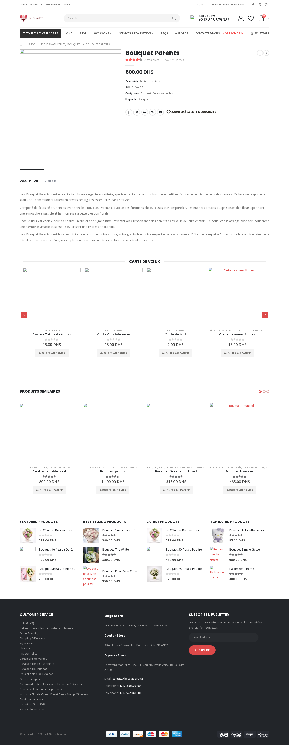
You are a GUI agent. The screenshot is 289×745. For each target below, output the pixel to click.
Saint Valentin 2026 (32, 709)
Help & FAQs (28, 623)
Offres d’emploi (30, 679)
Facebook (128, 112)
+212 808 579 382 (130, 686)
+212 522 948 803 (130, 693)
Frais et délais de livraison (228, 4)
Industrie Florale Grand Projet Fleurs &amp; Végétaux (54, 694)
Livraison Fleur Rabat (33, 669)
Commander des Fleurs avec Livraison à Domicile (51, 684)
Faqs (164, 33)
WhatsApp (262, 33)
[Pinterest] (260, 4)
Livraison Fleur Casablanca (37, 664)
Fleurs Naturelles (162, 93)
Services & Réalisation (135, 33)
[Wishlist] (250, 18)
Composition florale (101, 467)
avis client (151, 60)
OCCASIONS (101, 33)
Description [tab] (29, 181)
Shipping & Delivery (32, 638)
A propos (181, 33)
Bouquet (146, 93)
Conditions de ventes (33, 659)
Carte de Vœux (51, 330)
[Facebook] (253, 4)
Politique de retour (32, 699)
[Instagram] (266, 4)
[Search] (174, 18)
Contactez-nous (207, 33)
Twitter (136, 112)
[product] (52, 297)
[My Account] (240, 18)
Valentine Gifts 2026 (32, 704)
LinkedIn (144, 112)
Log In (199, 4)
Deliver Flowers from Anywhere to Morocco (47, 628)
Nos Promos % (233, 33)
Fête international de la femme (228, 330)
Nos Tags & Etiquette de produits (41, 689)
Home (68, 33)
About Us (26, 648)
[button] (260, 391)
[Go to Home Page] (21, 44)
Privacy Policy (28, 653)
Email (160, 112)
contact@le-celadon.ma (127, 678)
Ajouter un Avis (174, 60)
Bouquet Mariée (231, 467)
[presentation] (24, 315)
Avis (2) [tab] (50, 181)
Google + (152, 112)
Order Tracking (29, 633)
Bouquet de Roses (170, 467)
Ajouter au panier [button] (51, 353)
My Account (27, 643)
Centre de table (38, 467)
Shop (83, 33)
